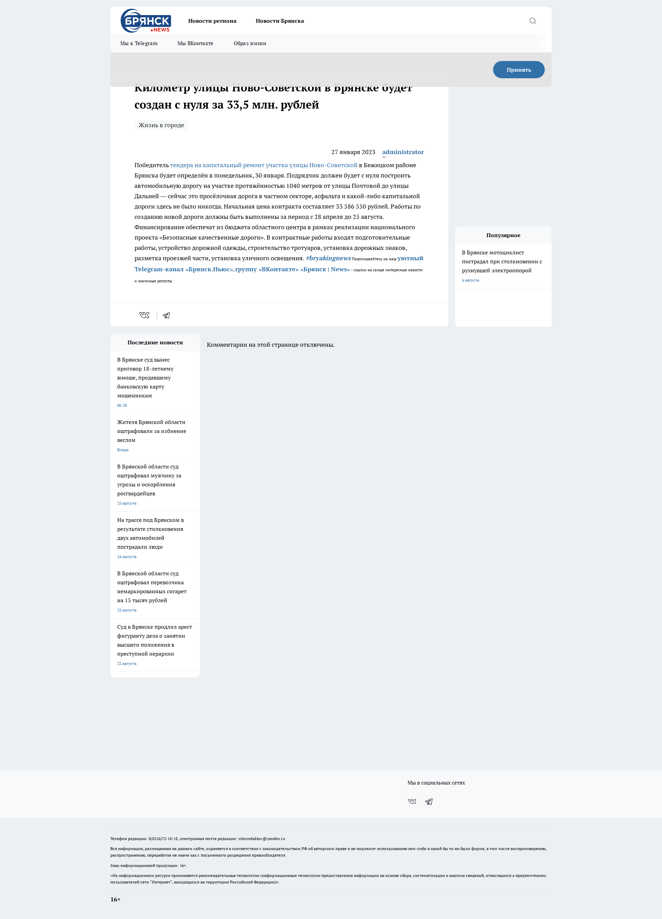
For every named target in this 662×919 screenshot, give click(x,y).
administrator (403, 152)
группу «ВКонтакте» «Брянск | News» (292, 269)
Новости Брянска (280, 20)
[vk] (145, 315)
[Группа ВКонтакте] (412, 801)
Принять (519, 69)
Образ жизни (250, 43)
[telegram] (168, 315)
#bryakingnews (328, 258)
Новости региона (212, 20)
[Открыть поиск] (533, 21)
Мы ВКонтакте (196, 43)
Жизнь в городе (161, 125)
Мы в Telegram (139, 43)
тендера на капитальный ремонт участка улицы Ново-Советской (264, 165)
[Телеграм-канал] (429, 801)
